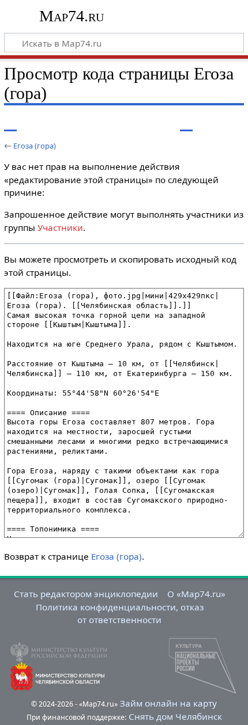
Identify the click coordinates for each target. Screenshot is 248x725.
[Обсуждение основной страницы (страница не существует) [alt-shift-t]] (36, 123)
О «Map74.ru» (196, 593)
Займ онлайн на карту (168, 703)
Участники (60, 227)
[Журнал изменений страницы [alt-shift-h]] (207, 123)
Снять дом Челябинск (175, 716)
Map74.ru (71, 16)
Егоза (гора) (34, 146)
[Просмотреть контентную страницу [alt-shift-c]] (10, 123)
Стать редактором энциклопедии (86, 593)
